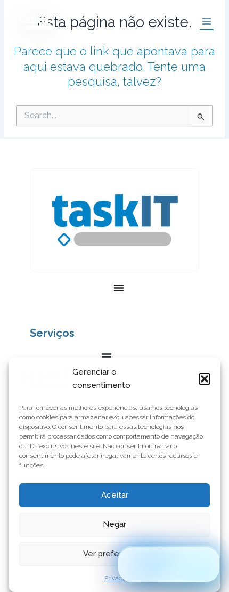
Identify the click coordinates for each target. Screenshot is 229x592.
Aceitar (114, 495)
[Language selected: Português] (168, 564)
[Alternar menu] (118, 287)
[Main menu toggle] (206, 21)
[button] (204, 379)
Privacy (114, 578)
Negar (114, 524)
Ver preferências (114, 553)
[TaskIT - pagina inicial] (45, 379)
